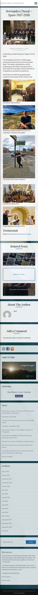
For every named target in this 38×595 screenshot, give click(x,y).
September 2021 (7, 482)
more (20, 569)
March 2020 (5, 516)
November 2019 (7, 523)
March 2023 (5, 471)
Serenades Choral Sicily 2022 (10, 426)
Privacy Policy (6, 580)
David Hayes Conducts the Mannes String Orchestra (18, 441)
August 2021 (6, 486)
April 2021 (5, 494)
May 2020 (5, 508)
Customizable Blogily (19, 593)
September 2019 (7, 527)
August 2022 (6, 475)
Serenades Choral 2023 (9, 417)
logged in (14, 338)
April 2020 (5, 512)
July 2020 (5, 501)
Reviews (7, 552)
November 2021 (7, 479)
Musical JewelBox (7, 456)
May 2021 (5, 490)
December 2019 (7, 519)
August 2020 (6, 497)
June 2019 (5, 531)
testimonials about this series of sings (19, 234)
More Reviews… (7, 577)
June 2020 (5, 505)
